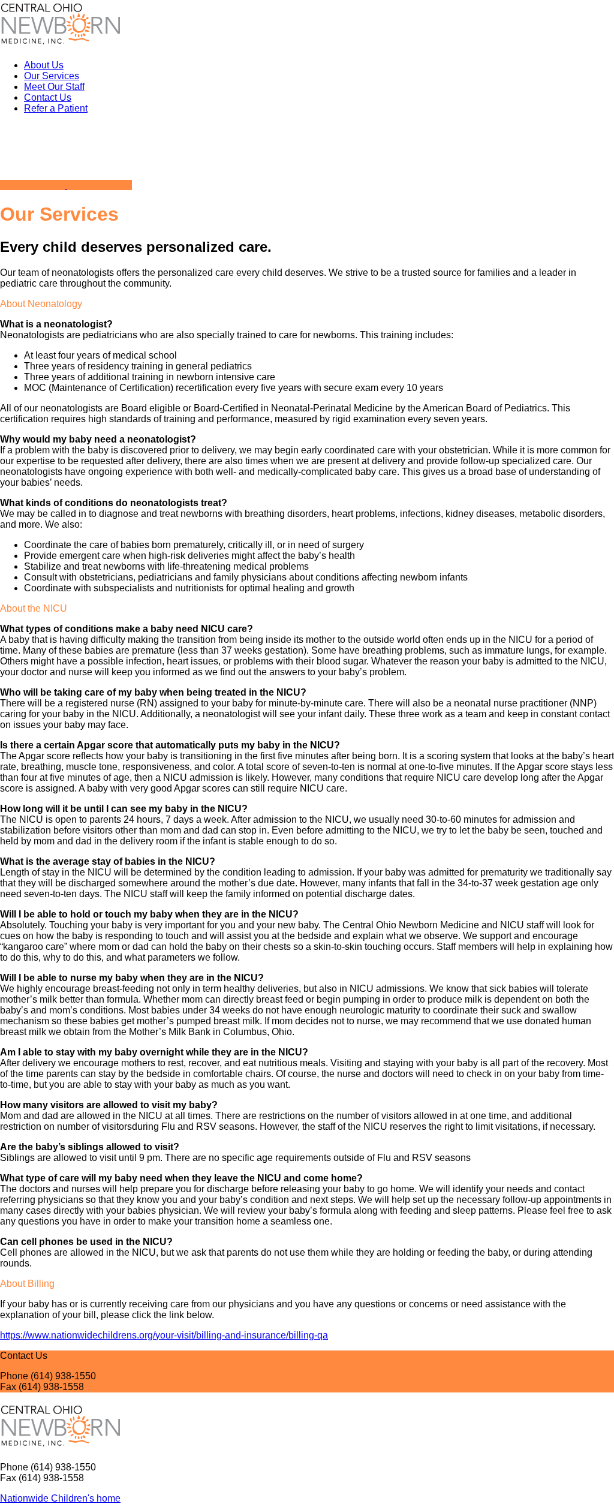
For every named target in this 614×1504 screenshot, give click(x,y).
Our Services (51, 76)
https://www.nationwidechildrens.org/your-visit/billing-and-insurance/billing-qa (164, 1335)
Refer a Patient (56, 108)
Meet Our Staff (54, 87)
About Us (44, 65)
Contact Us (47, 97)
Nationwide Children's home (60, 1498)
